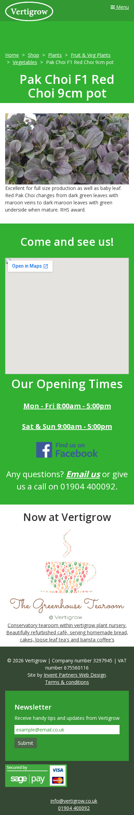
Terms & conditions (67, 682)
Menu (122, 7)
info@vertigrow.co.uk (74, 801)
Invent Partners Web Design (75, 675)
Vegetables (25, 62)
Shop (33, 55)
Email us (83, 474)
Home (12, 55)
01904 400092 (74, 808)
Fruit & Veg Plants (91, 55)
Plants (55, 55)
